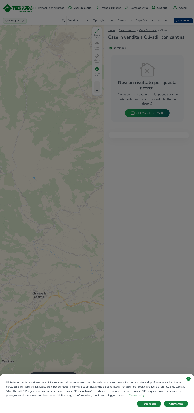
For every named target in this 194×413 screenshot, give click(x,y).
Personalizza (149, 404)
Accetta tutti (176, 404)
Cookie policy (136, 395)
